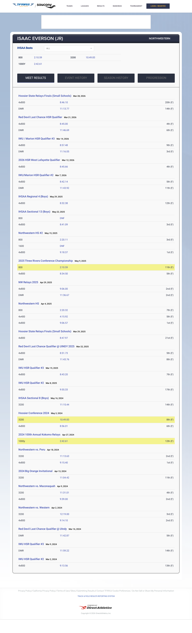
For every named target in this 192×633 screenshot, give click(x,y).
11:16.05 (64, 151)
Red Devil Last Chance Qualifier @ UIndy (42, 528)
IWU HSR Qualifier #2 (31, 382)
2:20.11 (64, 239)
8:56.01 (64, 426)
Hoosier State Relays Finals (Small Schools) (44, 95)
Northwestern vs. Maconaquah (36, 486)
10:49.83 (90, 57)
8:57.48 (64, 145)
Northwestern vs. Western (34, 507)
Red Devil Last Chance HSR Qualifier (40, 117)
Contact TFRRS (103, 591)
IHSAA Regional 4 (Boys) (33, 196)
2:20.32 (64, 310)
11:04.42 (64, 477)
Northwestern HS (28, 303)
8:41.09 (64, 224)
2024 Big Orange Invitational (35, 471)
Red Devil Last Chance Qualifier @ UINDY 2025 (46, 346)
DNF (62, 218)
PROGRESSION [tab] (156, 78)
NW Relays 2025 (28, 282)
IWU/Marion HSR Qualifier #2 (35, 175)
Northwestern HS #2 (30, 232)
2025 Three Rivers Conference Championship (45, 260)
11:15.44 (64, 404)
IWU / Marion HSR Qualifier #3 (36, 138)
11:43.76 (64, 359)
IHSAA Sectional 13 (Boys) (34, 211)
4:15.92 (64, 316)
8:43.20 (64, 374)
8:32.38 (64, 203)
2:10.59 (38, 57)
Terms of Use (63, 591)
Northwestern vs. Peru (31, 449)
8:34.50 (64, 273)
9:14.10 (64, 520)
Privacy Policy (24, 591)
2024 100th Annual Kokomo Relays (39, 434)
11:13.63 (64, 456)
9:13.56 (64, 565)
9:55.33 (64, 389)
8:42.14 (64, 181)
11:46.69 (64, 130)
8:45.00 (64, 123)
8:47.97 (64, 337)
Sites (73, 591)
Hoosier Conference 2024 (33, 413)
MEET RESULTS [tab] (36, 78)
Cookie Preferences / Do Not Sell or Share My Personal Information (143, 591)
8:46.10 (64, 102)
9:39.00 (64, 499)
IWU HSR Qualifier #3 (31, 367)
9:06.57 (64, 322)
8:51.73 (64, 353)
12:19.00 (64, 514)
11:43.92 (64, 188)
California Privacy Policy (44, 591)
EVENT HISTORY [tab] (76, 78)
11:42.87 (64, 535)
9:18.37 (64, 252)
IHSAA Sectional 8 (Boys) (33, 398)
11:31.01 (64, 492)
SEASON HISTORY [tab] (116, 78)
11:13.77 (64, 108)
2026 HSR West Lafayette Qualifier (39, 159)
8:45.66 (64, 166)
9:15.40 (64, 462)
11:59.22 (64, 550)
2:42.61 (38, 63)
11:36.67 (64, 295)
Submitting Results (86, 591)
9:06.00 (64, 288)
